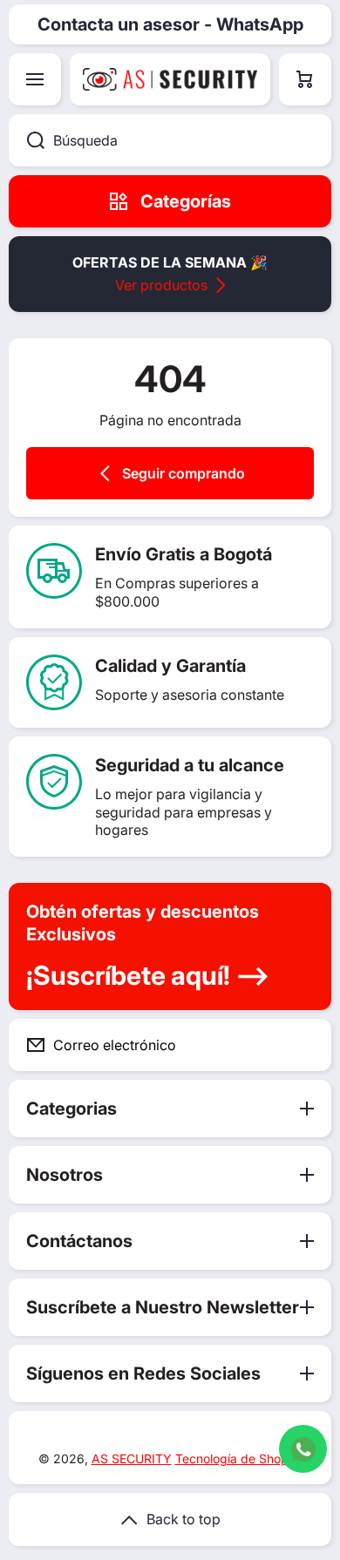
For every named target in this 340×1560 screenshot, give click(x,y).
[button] (305, 79)
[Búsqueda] (26, 140)
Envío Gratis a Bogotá (183, 554)
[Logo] (170, 79)
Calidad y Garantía (170, 665)
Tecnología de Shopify (239, 1458)
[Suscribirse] (304, 1045)
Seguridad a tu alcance (189, 765)
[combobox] (170, 140)
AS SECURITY (132, 1458)
